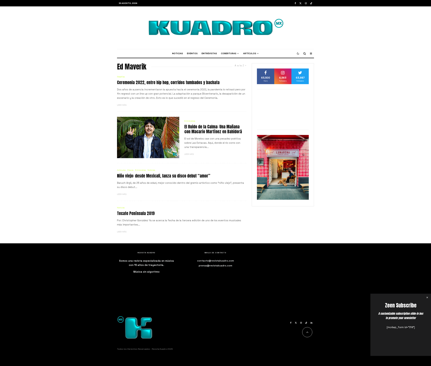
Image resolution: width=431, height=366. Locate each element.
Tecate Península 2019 (136, 213)
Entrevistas (209, 53)
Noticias (177, 53)
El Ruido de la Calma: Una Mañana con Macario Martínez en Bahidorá (213, 129)
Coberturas (228, 53)
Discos (130, 170)
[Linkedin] (311, 323)
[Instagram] (305, 3)
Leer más (121, 105)
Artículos (249, 53)
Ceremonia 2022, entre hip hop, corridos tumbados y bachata (168, 82)
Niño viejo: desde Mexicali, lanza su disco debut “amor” (163, 175)
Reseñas (121, 76)
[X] (300, 3)
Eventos (192, 53)
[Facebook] (295, 3)
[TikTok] (311, 3)
